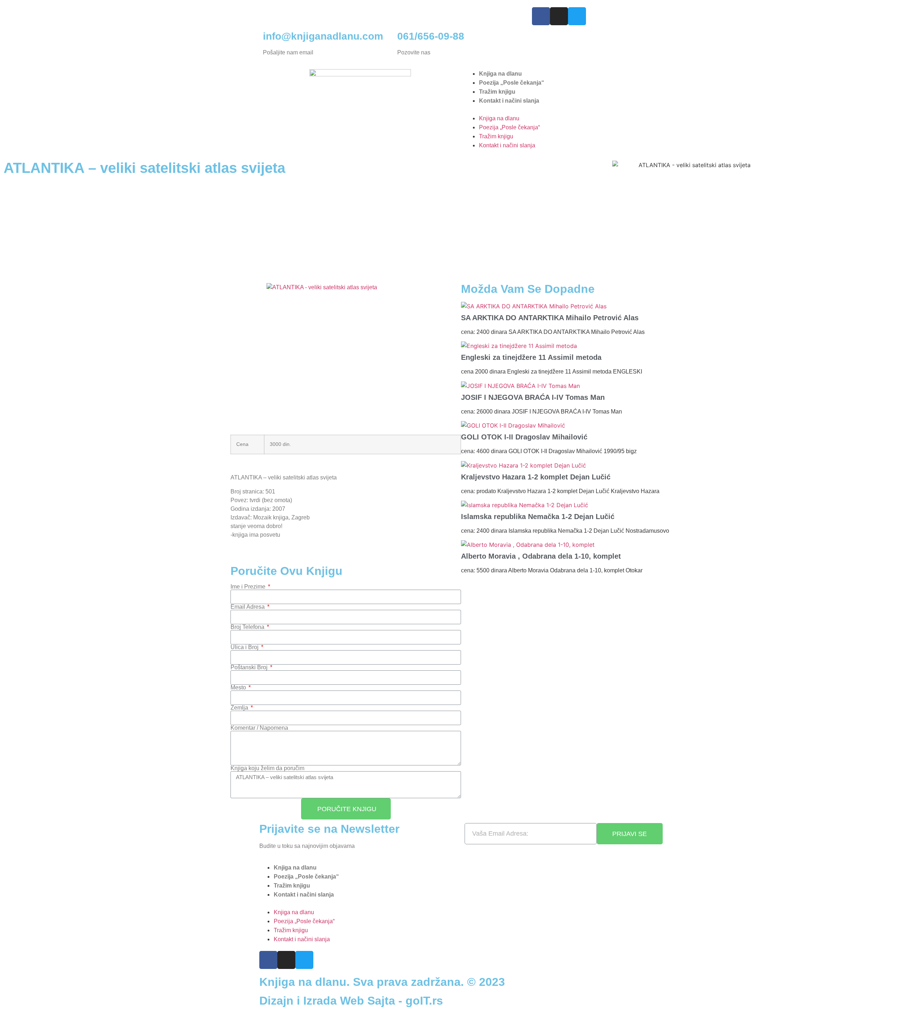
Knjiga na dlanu (500, 74)
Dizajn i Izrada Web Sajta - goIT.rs (351, 1000)
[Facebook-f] (268, 960)
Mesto (238, 688)
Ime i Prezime (248, 587)
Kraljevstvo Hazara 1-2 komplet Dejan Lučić (535, 477)
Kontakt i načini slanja (509, 101)
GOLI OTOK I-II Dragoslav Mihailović (524, 437)
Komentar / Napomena (259, 728)
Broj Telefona (248, 627)
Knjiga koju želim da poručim (267, 768)
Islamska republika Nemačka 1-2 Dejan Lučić (537, 516)
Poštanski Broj (249, 667)
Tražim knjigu (497, 92)
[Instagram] (559, 16)
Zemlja (240, 708)
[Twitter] (577, 16)
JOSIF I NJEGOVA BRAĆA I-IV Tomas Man (533, 397)
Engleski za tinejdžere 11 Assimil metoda (531, 357)
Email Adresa (248, 607)
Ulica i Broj (245, 647)
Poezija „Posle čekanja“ (511, 83)
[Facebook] (541, 16)
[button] (562, 109)
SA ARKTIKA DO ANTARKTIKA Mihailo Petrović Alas (550, 318)
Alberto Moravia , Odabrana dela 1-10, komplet (541, 556)
